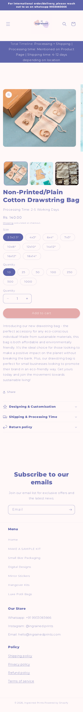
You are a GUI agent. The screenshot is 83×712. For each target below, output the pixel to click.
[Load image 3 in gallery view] (67, 173)
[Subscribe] (70, 509)
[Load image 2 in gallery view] (41, 173)
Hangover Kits (19, 585)
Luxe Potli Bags (20, 594)
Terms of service (21, 681)
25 (23, 272)
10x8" (11, 246)
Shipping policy (20, 656)
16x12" (11, 256)
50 (38, 272)
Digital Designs (19, 567)
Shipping (8, 223)
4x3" (33, 237)
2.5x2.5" (13, 237)
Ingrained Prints (34, 702)
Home (13, 539)
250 (70, 272)
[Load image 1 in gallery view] (16, 173)
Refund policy (19, 673)
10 (9, 272)
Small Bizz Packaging (24, 558)
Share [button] (11, 392)
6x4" (50, 237)
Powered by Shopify (56, 702)
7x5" (67, 237)
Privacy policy (19, 664)
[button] (8, 24)
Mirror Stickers (19, 576)
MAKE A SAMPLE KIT (24, 549)
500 (10, 281)
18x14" (32, 256)
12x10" (31, 246)
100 (53, 272)
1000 (28, 281)
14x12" (51, 246)
